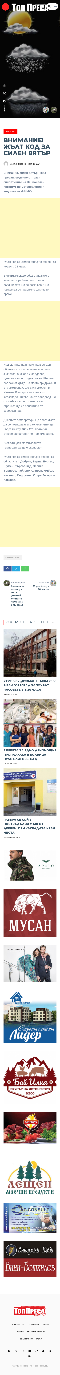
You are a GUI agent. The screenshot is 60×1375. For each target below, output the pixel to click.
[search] (49, 6)
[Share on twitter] (16, 568)
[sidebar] (55, 6)
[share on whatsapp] (4, 86)
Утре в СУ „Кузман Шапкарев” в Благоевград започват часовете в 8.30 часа (30, 685)
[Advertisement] (30, 228)
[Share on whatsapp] (25, 568)
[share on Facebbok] (4, 101)
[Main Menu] (5, 7)
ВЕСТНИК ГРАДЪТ (36, 1332)
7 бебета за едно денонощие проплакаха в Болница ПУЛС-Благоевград (30, 755)
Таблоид (10, 131)
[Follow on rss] (30, 1356)
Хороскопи (33, 1324)
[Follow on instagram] (23, 1351)
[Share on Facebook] (8, 568)
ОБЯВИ (45, 1324)
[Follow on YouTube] (30, 1351)
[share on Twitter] (4, 93)
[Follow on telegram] (50, 1351)
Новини (20, 1332)
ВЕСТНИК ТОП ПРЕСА (31, 1339)
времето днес (12, 557)
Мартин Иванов (18, 164)
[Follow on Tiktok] (37, 1351)
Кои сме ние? (18, 1324)
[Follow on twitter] (17, 1351)
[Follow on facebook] (9, 1351)
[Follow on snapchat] (43, 1351)
